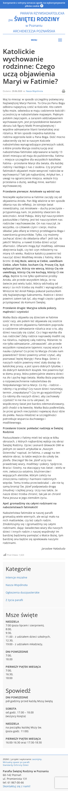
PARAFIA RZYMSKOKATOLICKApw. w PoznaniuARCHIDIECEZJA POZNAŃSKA (34, 22)
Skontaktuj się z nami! (16, 786)
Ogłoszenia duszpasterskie (22, 592)
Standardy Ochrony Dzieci (16, 765)
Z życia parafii (14, 600)
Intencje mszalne (16, 577)
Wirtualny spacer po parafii (16, 762)
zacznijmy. (37, 759)
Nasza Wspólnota (34, 91)
